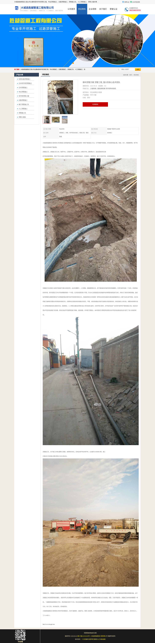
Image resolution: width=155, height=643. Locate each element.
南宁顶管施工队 (24, 104)
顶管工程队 (22, 117)
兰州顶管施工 (23, 87)
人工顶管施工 (23, 108)
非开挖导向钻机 (111, 88)
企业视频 (92, 9)
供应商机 (82, 9)
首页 (130, 75)
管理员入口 (97, 639)
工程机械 (93, 88)
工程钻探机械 (100, 88)
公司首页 (71, 9)
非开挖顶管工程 (24, 96)
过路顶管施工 (23, 100)
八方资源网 (85, 639)
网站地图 (102, 639)
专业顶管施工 (23, 92)
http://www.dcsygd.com (49, 624)
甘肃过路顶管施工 (24, 79)
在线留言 (95, 104)
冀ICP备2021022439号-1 (84, 636)
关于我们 (103, 9)
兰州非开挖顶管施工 (25, 83)
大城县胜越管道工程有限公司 (99, 636)
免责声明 (90, 639)
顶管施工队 (22, 113)
